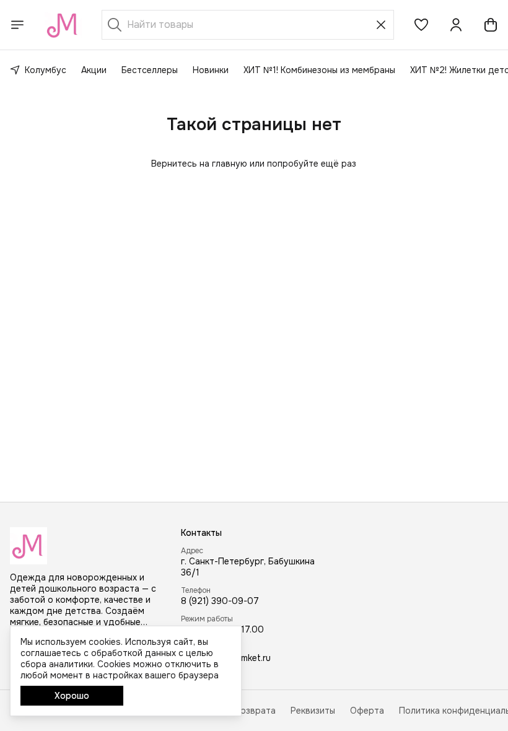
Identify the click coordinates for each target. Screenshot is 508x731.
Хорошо (72, 695)
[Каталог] (17, 24)
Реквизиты (313, 710)
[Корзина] (490, 24)
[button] (421, 24)
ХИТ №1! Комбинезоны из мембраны (319, 70)
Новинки (211, 70)
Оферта (367, 710)
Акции (94, 70)
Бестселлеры (149, 70)
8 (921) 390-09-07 (220, 600)
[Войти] (456, 24)
